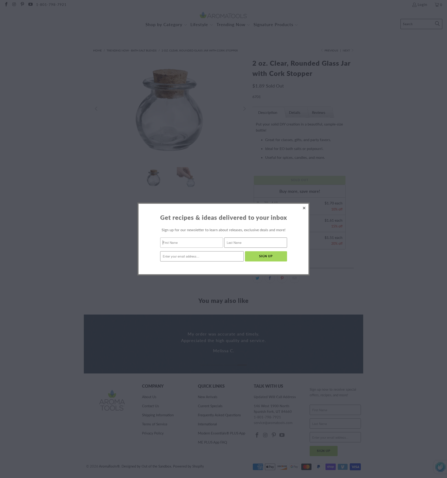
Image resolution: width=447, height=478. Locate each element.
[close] (304, 208)
